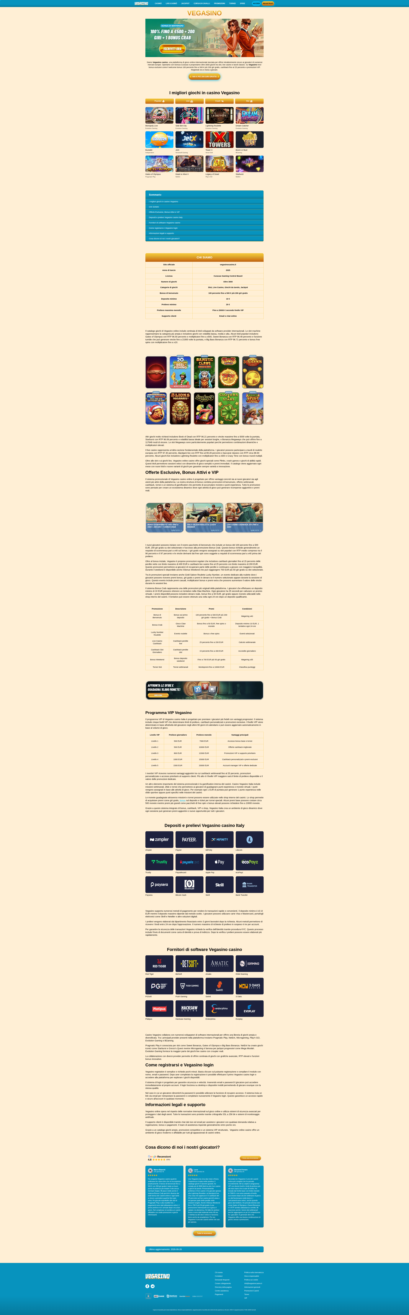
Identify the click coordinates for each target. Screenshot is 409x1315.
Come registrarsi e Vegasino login (163, 228)
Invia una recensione (250, 1158)
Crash (217, 101)
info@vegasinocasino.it (253, 1283)
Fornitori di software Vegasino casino (164, 223)
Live (188, 101)
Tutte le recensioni (204, 1233)
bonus (183, 800)
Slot (247, 101)
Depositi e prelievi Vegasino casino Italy (166, 217)
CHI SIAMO (154, 207)
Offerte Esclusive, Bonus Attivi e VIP (164, 212)
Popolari (158, 101)
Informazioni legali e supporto (161, 233)
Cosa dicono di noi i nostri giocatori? (164, 239)
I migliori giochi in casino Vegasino (163, 201)
